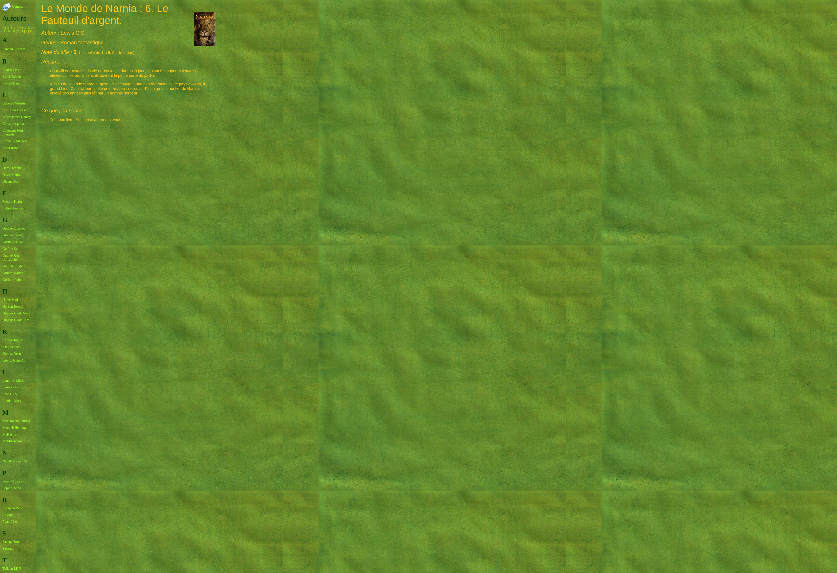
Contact (17, 6)
